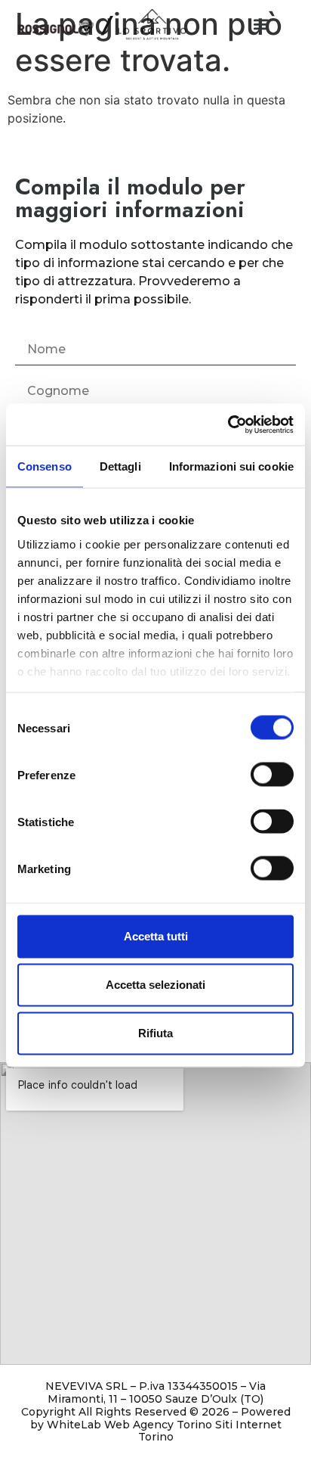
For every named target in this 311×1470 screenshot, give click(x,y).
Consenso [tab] (44, 466)
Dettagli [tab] (120, 466)
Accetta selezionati (155, 984)
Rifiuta (155, 1033)
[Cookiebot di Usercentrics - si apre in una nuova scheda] (228, 424)
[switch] (272, 775)
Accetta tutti (156, 936)
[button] (261, 23)
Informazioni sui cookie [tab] (231, 466)
